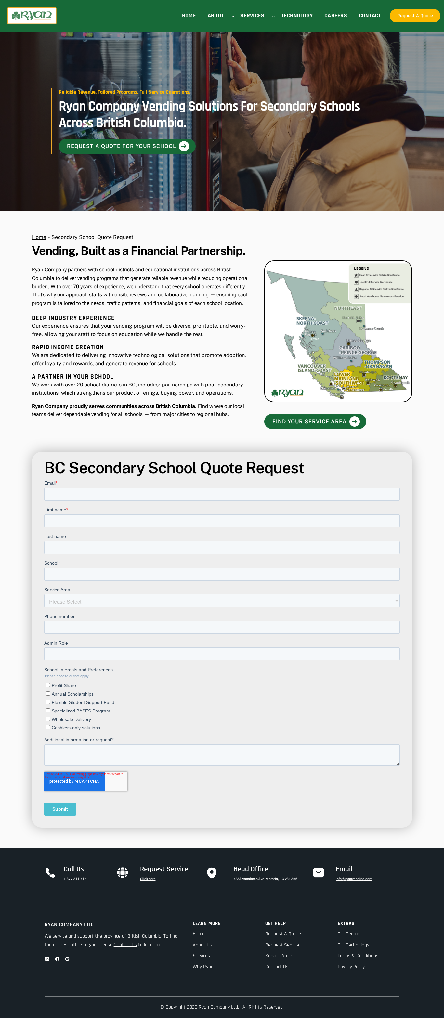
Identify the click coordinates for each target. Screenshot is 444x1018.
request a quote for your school (121, 146)
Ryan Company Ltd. (69, 924)
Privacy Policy (351, 966)
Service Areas (279, 955)
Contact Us (125, 944)
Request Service (282, 945)
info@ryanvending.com (354, 879)
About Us (202, 945)
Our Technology (353, 945)
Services (201, 955)
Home (39, 237)
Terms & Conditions (358, 955)
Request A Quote (415, 15)
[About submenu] (233, 16)
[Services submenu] (273, 16)
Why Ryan (203, 966)
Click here (148, 879)
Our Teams (349, 934)
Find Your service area (309, 421)
